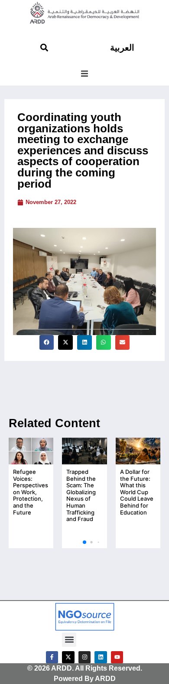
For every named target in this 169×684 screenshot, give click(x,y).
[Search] (44, 47)
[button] (84, 73)
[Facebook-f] (52, 657)
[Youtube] (117, 657)
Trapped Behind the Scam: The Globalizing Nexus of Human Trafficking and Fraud (81, 495)
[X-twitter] (68, 657)
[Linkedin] (100, 657)
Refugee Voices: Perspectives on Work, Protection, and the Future (30, 492)
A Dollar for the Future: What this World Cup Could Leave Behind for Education (136, 492)
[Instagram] (84, 657)
